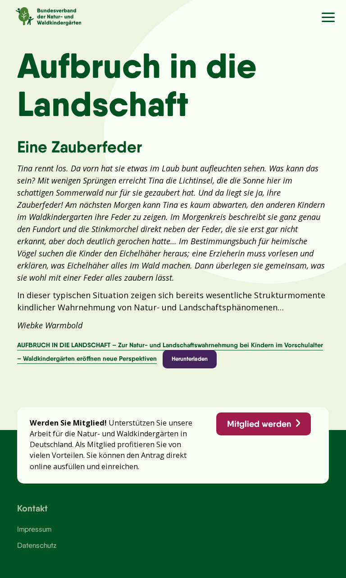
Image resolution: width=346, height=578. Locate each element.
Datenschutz (36, 545)
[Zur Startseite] (40, 15)
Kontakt (32, 508)
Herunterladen (190, 358)
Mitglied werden (259, 423)
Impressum (34, 528)
